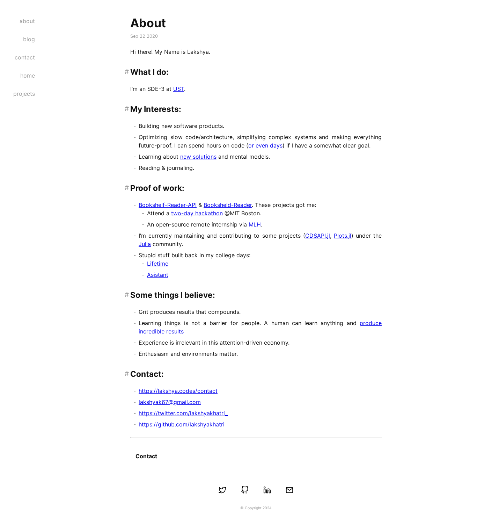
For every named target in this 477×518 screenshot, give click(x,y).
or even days (265, 145)
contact (25, 57)
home (27, 75)
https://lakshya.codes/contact (178, 390)
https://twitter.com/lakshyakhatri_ (183, 413)
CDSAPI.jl (317, 235)
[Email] (289, 490)
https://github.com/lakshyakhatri (182, 424)
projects (24, 93)
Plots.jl (342, 235)
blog (29, 39)
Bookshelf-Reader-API (168, 204)
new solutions (198, 156)
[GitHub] (244, 490)
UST (178, 88)
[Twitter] (222, 490)
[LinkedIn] (267, 490)
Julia (145, 243)
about (27, 20)
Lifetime (157, 263)
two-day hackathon (197, 213)
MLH (255, 224)
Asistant (157, 274)
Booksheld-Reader (228, 204)
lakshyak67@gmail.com (170, 401)
